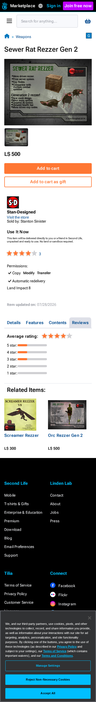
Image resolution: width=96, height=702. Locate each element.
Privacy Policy (15, 594)
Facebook (66, 586)
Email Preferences (19, 547)
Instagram (67, 604)
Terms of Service (17, 585)
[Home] (7, 36)
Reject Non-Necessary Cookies (48, 679)
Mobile (9, 495)
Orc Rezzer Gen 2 (65, 435)
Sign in (53, 5)
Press (54, 521)
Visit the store (18, 217)
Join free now (78, 5)
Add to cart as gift (48, 181)
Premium (11, 521)
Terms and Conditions (57, 655)
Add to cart (48, 168)
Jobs (54, 512)
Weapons (23, 37)
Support (11, 555)
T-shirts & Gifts (16, 504)
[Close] (89, 618)
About (55, 504)
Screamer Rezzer (21, 435)
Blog (8, 538)
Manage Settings (48, 665)
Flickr (62, 595)
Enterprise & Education (23, 512)
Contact (56, 495)
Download (13, 529)
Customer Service (18, 602)
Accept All (48, 693)
